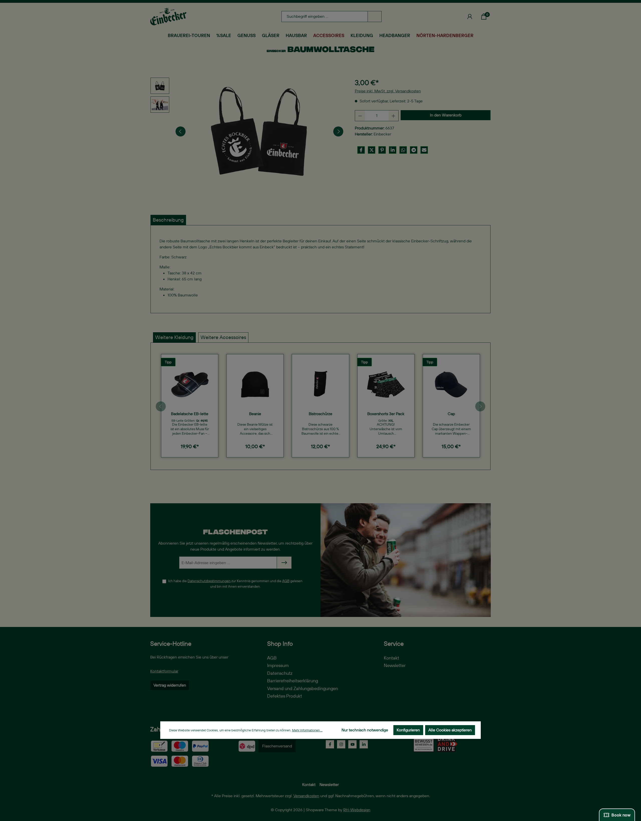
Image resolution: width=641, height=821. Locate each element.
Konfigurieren (408, 730)
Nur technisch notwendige (365, 730)
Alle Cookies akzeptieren (450, 730)
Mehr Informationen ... (307, 730)
